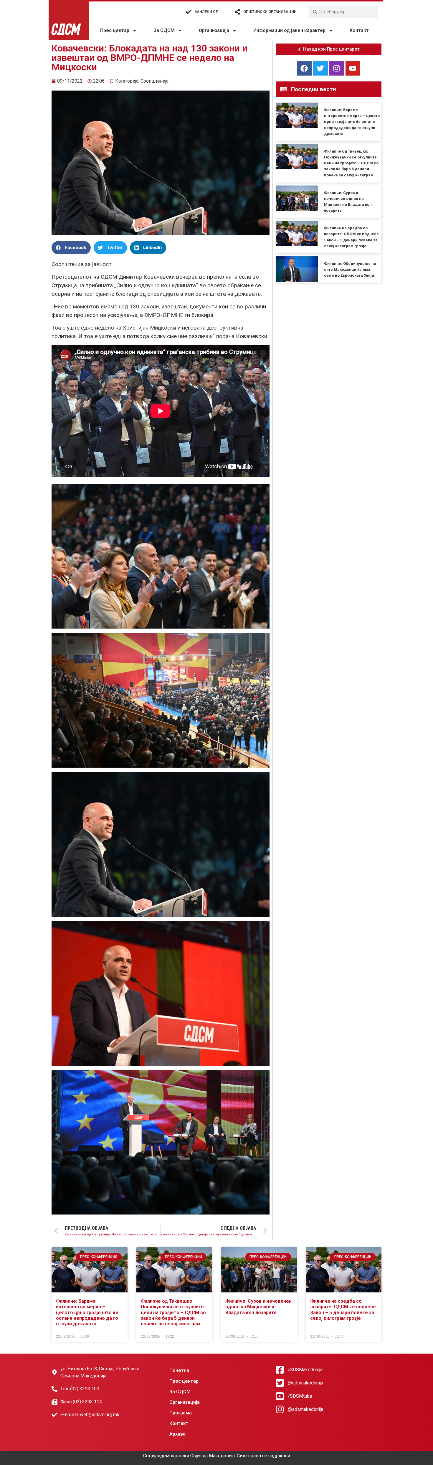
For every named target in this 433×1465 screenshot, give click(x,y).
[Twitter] (320, 68)
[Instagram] (336, 68)
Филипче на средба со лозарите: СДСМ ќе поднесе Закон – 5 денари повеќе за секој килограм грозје (343, 1309)
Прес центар (114, 30)
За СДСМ (164, 30)
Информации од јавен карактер (289, 30)
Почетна (179, 1370)
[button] (71, 247)
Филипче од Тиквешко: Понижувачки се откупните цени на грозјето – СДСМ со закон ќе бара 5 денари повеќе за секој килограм (351, 163)
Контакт (359, 30)
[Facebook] (304, 68)
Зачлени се (206, 11)
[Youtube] (353, 68)
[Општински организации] (237, 12)
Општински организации (270, 11)
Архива (177, 1434)
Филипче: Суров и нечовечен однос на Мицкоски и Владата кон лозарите (258, 1306)
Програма (180, 1413)
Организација (214, 30)
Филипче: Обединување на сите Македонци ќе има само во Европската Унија (350, 269)
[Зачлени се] (188, 12)
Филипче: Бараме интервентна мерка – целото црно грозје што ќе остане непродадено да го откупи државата (352, 122)
